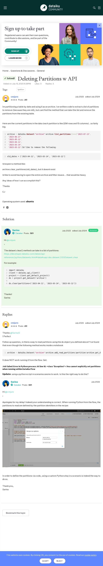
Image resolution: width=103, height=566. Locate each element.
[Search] (94, 8)
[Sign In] (99, 8)
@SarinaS (15, 332)
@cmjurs (11, 240)
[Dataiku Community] (51, 8)
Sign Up (15, 51)
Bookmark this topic (15, 513)
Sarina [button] (15, 230)
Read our (86, 555)
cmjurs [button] (14, 96)
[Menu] (5, 7)
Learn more (15, 58)
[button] (99, 25)
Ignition (21, 89)
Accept (45, 561)
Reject (59, 561)
